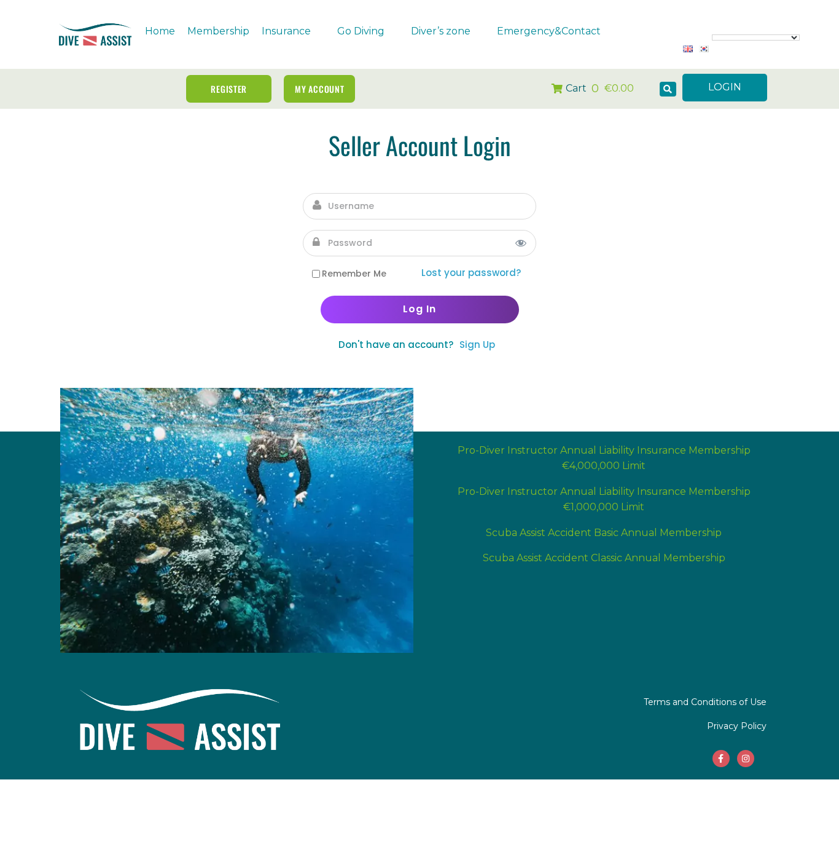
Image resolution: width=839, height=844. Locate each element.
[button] (293, 31)
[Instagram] (745, 758)
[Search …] (668, 89)
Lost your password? (471, 272)
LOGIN (724, 87)
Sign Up (477, 344)
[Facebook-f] (721, 758)
